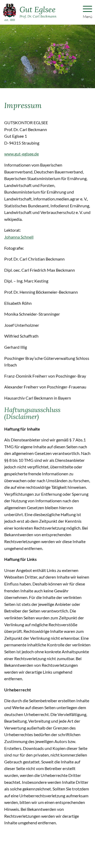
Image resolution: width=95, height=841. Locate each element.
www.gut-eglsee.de (21, 153)
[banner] (29, 12)
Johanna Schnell (19, 236)
